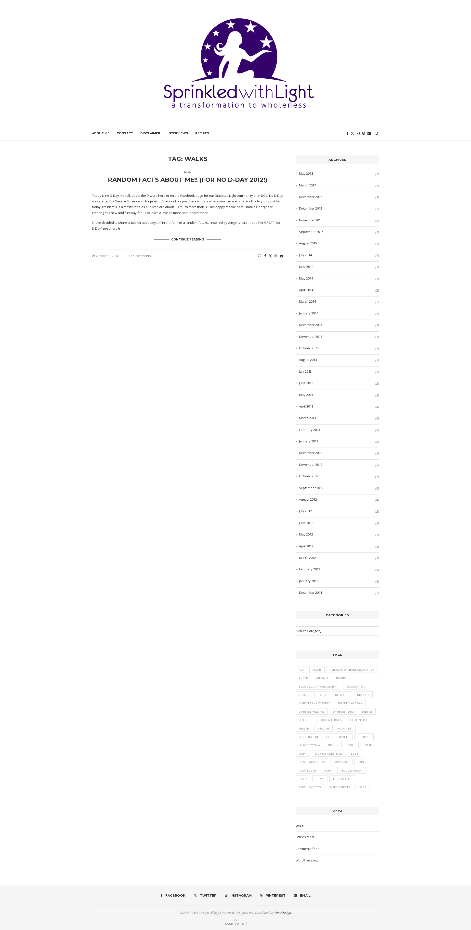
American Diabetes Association (352, 669)
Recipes (202, 133)
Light (303, 753)
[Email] (369, 133)
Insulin (333, 745)
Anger (303, 678)
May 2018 (306, 173)
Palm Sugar (307, 770)
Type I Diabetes (339, 787)
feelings (305, 720)
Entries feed (305, 837)
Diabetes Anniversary (314, 703)
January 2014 (308, 313)
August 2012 (308, 499)
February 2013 (309, 429)
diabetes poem (343, 711)
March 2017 (307, 185)
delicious (342, 695)
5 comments (142, 256)
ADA (301, 669)
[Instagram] (358, 133)
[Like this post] (259, 256)
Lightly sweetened (329, 753)
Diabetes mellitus (312, 711)
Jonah (351, 745)
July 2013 (305, 371)
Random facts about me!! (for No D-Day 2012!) (187, 179)
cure (323, 695)
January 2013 (308, 441)
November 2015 (310, 220)
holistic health (337, 737)
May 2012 (306, 534)
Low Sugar (341, 762)
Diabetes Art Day (350, 703)
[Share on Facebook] (265, 256)
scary (303, 779)
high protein (308, 737)
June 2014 (306, 266)
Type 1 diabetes (310, 787)
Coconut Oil (355, 686)
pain (361, 762)
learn (368, 745)
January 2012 (308, 581)
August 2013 (308, 359)
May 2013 (306, 395)
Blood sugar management (318, 686)
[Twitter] (352, 133)
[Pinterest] (363, 133)
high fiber (345, 728)
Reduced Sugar (351, 770)
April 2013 (306, 406)
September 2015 (311, 231)
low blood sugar (312, 762)
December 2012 (310, 453)
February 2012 (309, 569)
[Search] (376, 133)
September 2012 (311, 488)
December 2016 (310, 197)
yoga (362, 787)
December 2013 (310, 325)
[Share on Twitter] (270, 256)
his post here (186, 201)
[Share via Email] (281, 256)
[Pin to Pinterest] (276, 256)
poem (328, 770)
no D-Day (112, 195)
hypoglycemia (309, 745)
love (354, 753)
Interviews (178, 133)
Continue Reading (187, 239)
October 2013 (309, 348)
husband (364, 737)
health (304, 728)
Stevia (319, 779)
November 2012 (310, 464)
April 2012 (306, 546)
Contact (125, 133)
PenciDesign (283, 912)
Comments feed (307, 848)
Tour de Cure (342, 779)
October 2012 (309, 476)
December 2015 (310, 208)
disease (367, 711)
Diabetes (363, 695)
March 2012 (307, 557)
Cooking (305, 695)
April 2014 (306, 290)
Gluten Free (359, 720)
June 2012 (306, 523)
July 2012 (305, 511)
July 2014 (305, 255)
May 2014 (306, 278)
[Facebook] (347, 133)
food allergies (330, 720)
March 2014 (307, 301)
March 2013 (307, 418)
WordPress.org (307, 860)
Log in (300, 825)
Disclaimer (150, 133)
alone (317, 669)
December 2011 (310, 592)
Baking (341, 678)
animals (322, 678)
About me (100, 133)
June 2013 (306, 383)
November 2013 (310, 336)
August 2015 (308, 243)
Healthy (323, 728)
